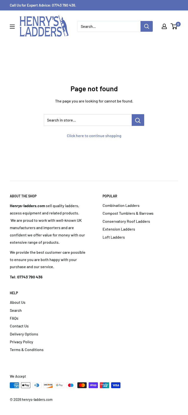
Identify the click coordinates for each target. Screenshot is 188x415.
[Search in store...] (138, 120)
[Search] (147, 26)
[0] (174, 26)
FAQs (14, 318)
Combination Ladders (121, 205)
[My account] (164, 26)
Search (16, 310)
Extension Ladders (119, 229)
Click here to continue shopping (94, 135)
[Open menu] (12, 27)
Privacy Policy (21, 341)
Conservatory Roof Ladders (126, 221)
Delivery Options (24, 334)
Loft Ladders (114, 237)
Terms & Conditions (27, 349)
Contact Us (19, 326)
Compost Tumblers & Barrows (128, 213)
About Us (17, 302)
